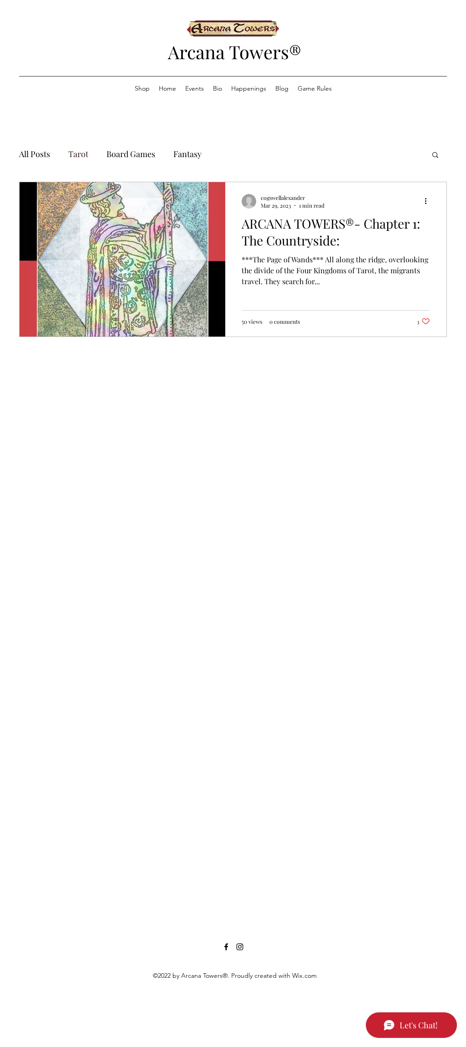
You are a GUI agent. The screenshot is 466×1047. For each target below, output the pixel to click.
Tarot (78, 153)
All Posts (34, 153)
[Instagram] (239, 946)
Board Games (130, 153)
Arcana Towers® (234, 52)
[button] (435, 155)
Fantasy (187, 153)
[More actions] (428, 201)
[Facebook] (226, 946)
